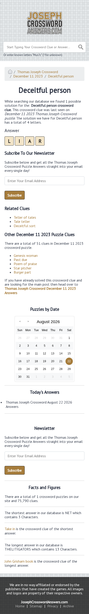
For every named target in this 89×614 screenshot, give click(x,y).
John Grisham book (19, 561)
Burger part (22, 272)
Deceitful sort (25, 225)
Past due (20, 259)
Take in (10, 528)
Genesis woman (26, 255)
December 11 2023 (28, 76)
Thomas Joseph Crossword (37, 71)
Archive (68, 606)
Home (20, 606)
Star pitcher (22, 268)
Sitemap (36, 606)
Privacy (52, 606)
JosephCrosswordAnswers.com (44, 602)
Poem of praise (25, 263)
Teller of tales (25, 217)
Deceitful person (61, 76)
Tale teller (22, 221)
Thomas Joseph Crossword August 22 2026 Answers (39, 404)
